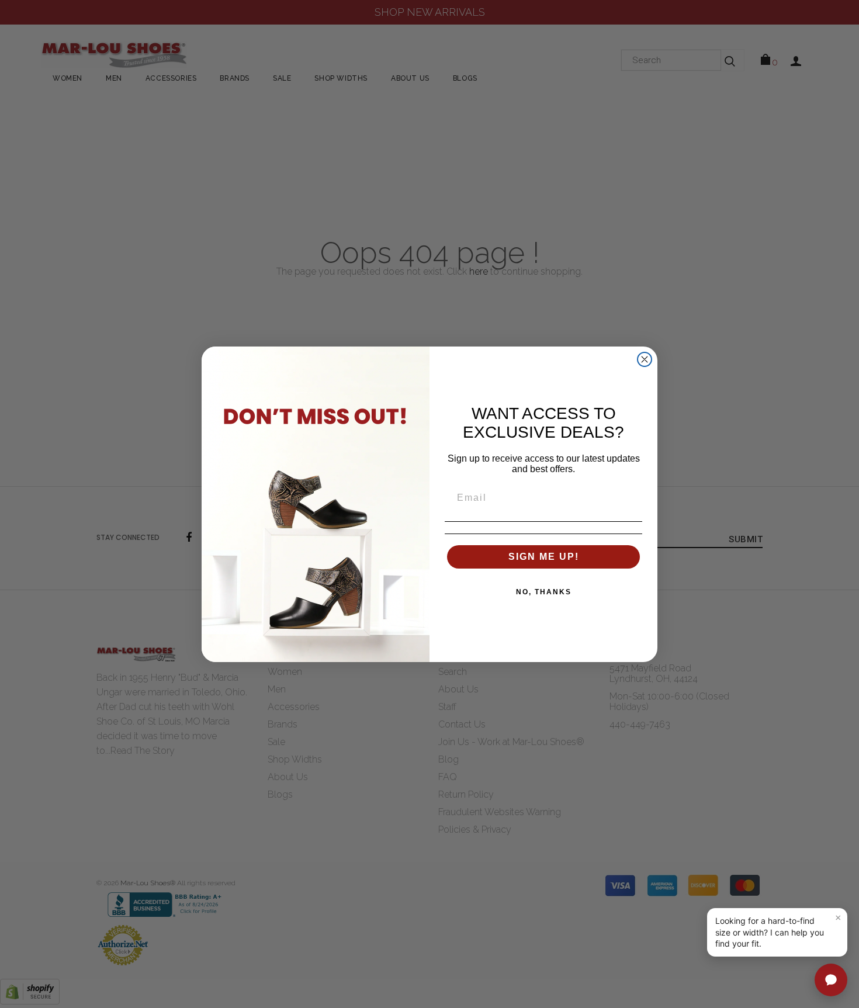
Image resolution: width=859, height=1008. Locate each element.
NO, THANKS (543, 592)
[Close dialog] (645, 359)
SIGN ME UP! (543, 557)
